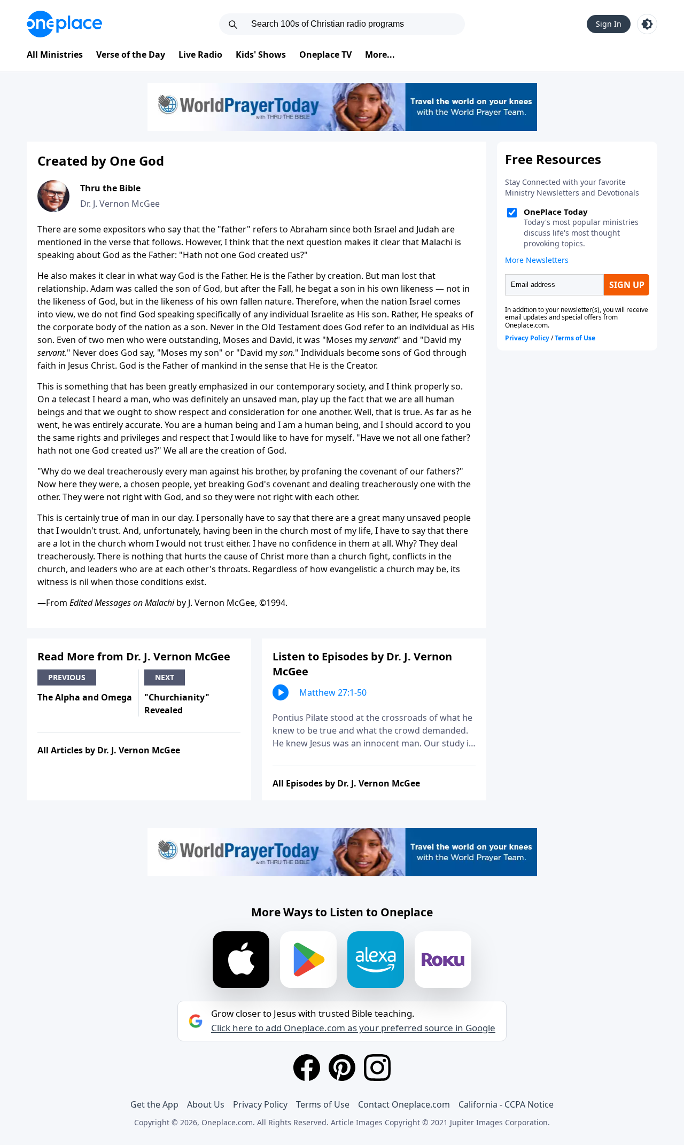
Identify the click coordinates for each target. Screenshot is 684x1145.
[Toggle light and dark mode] (647, 24)
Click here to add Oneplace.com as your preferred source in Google (353, 1028)
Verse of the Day (130, 54)
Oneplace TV (325, 54)
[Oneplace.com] (64, 24)
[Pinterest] (342, 1067)
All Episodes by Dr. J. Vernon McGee (346, 783)
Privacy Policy (260, 1104)
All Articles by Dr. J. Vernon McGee (108, 750)
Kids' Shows (261, 54)
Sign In (608, 24)
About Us (205, 1104)
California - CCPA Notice (506, 1104)
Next (164, 677)
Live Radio (200, 54)
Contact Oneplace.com (404, 1104)
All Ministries (55, 54)
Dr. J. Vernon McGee (120, 203)
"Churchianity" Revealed (176, 703)
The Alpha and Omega (84, 697)
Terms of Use (322, 1104)
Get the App (154, 1104)
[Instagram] (377, 1067)
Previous (67, 677)
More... (380, 54)
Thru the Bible (110, 188)
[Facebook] (306, 1067)
